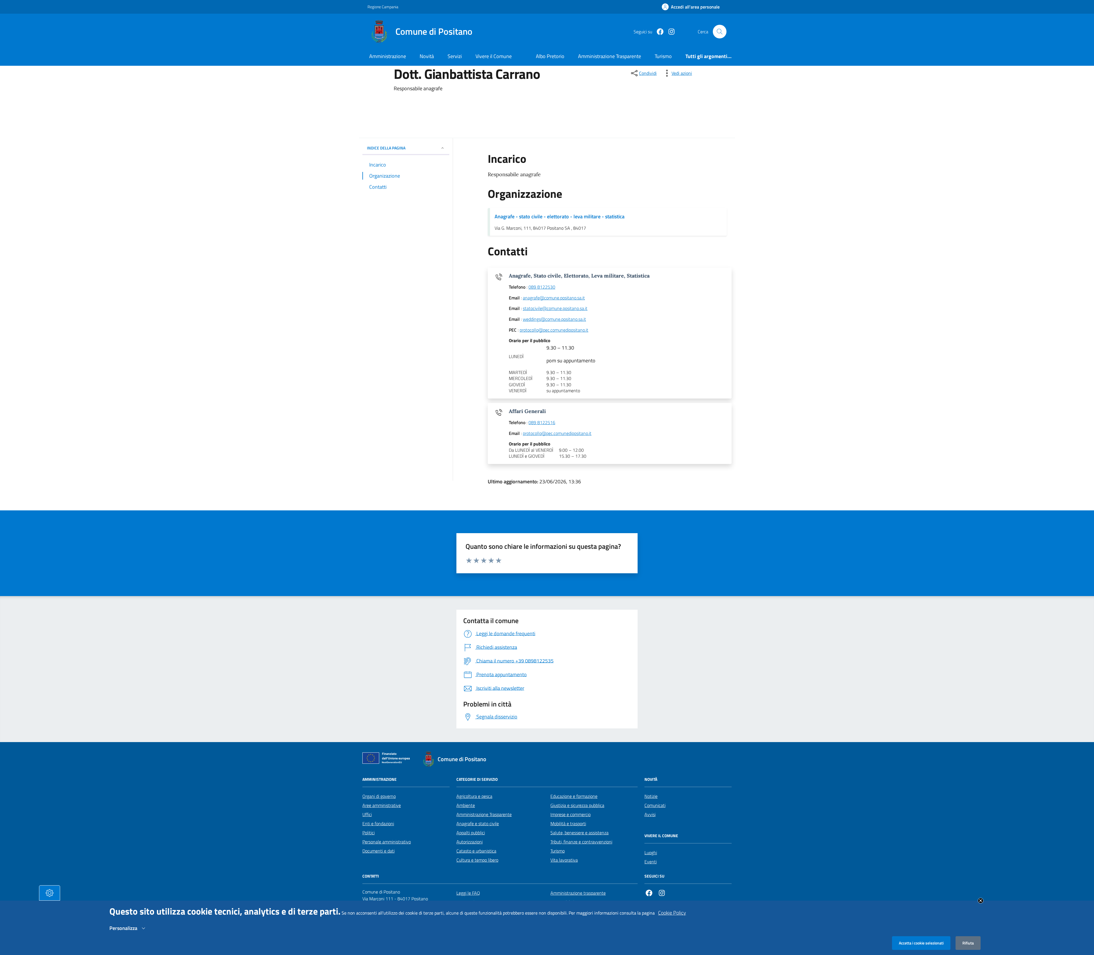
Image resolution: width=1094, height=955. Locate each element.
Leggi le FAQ (468, 893)
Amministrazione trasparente (578, 893)
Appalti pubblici (470, 832)
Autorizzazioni (469, 841)
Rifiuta (968, 943)
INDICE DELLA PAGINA (386, 148)
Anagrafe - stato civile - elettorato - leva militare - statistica (559, 216)
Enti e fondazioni (378, 823)
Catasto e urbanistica (476, 850)
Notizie (651, 796)
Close (980, 900)
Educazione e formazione (573, 796)
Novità (427, 56)
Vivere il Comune (493, 56)
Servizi (455, 56)
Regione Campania (383, 7)
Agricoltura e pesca (474, 796)
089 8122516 (541, 423)
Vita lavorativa (564, 860)
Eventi (650, 861)
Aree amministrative (381, 805)
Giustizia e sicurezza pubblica (577, 805)
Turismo (557, 850)
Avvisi (650, 814)
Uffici (367, 814)
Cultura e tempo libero (477, 860)
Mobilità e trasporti (568, 823)
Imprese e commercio (570, 814)
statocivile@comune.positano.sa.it (555, 308)
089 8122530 (541, 287)
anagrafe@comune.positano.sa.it (554, 298)
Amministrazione (387, 56)
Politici (368, 832)
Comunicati (655, 805)
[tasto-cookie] (49, 893)
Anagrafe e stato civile (477, 823)
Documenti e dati (378, 850)
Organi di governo (379, 796)
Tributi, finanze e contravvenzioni (581, 841)
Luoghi (650, 852)
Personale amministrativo (386, 841)
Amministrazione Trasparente (484, 814)
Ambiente (465, 805)
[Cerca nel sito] (719, 31)
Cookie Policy (672, 913)
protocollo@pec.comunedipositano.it (554, 330)
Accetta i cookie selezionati (921, 943)
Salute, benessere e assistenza (579, 832)
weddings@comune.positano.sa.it (554, 319)
